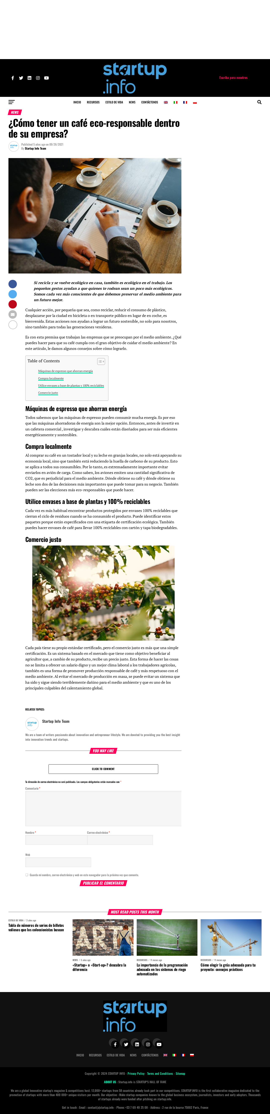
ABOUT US (110, 1082)
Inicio (77, 102)
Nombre (30, 832)
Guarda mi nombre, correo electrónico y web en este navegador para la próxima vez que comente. (84, 874)
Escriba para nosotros (233, 77)
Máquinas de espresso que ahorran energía (65, 371)
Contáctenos (149, 102)
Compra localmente (51, 378)
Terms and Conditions (160, 1073)
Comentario (32, 788)
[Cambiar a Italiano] (175, 102)
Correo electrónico (98, 832)
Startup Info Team (35, 148)
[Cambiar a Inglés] (165, 102)
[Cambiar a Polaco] (194, 102)
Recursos (93, 102)
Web (27, 854)
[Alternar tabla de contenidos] (99, 361)
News (132, 102)
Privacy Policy (136, 1073)
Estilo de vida (114, 102)
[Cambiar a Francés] (185, 102)
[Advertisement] (135, 29)
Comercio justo (48, 393)
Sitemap (180, 1073)
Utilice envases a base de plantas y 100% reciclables (71, 385)
